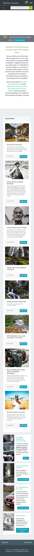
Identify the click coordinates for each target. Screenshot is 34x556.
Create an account (19, 40)
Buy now (26, 458)
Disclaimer (5, 542)
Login (31, 3)
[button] (2, 20)
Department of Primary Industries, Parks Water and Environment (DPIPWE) (17, 88)
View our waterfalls (23, 479)
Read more (23, 156)
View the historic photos (22, 530)
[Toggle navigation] (3, 7)
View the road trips (23, 508)
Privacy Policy (28, 542)
